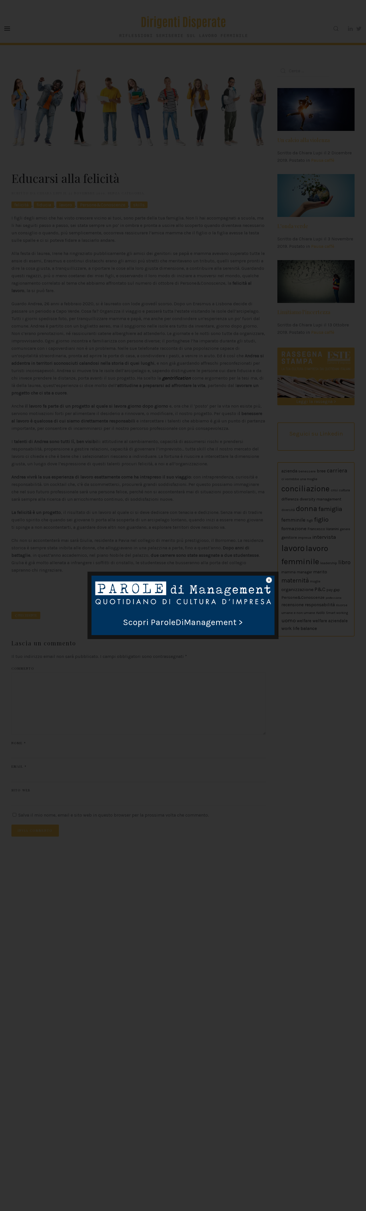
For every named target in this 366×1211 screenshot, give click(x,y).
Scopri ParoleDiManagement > (183, 622)
